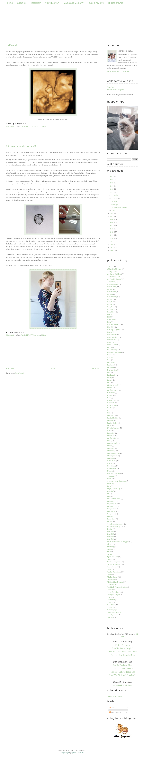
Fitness (109, 387)
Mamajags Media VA (74, 3)
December (115, 195)
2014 (112, 226)
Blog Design (64, 752)
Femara (109, 380)
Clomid (109, 355)
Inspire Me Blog (112, 418)
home (10, 3)
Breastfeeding (111, 339)
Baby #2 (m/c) (112, 286)
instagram (36, 3)
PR (108, 493)
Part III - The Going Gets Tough (122, 651)
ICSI (109, 413)
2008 (112, 244)
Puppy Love (111, 519)
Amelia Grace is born (122, 685)
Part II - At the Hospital (122, 648)
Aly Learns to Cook (114, 276)
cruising (110, 357)
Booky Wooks (112, 334)
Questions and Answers (115, 524)
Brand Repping (112, 337)
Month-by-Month (113, 453)
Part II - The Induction (123, 668)
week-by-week (112, 615)
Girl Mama (111, 392)
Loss (109, 440)
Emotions (110, 365)
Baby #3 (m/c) (112, 291)
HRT (109, 410)
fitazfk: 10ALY (52, 3)
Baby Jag (110, 309)
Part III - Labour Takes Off (123, 672)
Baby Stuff (110, 312)
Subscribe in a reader (115, 696)
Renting (109, 529)
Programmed (111, 511)
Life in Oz (110, 435)
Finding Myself (112, 385)
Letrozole (110, 433)
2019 (112, 192)
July (113, 210)
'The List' (110, 266)
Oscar (109, 478)
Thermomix (111, 579)
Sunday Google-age (114, 562)
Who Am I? (111, 87)
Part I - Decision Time (122, 665)
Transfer (110, 589)
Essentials (110, 367)
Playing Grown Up (113, 488)
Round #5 (110, 539)
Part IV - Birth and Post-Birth (122, 675)
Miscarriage (111, 450)
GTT (109, 397)
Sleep (109, 551)
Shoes (109, 544)
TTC (108, 597)
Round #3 (110, 534)
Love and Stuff (112, 443)
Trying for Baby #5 (113, 594)
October (115, 198)
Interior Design (112, 423)
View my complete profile (118, 71)
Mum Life (110, 458)
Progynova (111, 514)
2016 (112, 219)
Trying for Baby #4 (113, 592)
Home (53, 368)
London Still (111, 438)
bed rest (109, 314)
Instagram (110, 420)
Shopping (110, 546)
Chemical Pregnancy (114, 352)
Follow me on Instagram (115, 89)
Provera (109, 516)
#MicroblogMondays (114, 269)
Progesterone (111, 509)
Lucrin (109, 445)
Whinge (109, 617)
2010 (112, 238)
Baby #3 (110, 289)
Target (109, 569)
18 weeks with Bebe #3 (21, 146)
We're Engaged (112, 610)
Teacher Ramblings (113, 572)
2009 (112, 241)
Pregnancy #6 (111, 506)
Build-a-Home (112, 344)
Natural (109, 463)
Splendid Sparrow (77, 752)
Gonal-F (110, 395)
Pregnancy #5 (111, 504)
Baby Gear (110, 307)
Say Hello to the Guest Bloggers (118, 541)
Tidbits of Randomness (115, 582)
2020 (112, 189)
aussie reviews (96, 3)
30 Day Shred (112, 271)
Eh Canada (110, 362)
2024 (112, 176)
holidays (110, 408)
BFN (109, 317)
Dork (109, 360)
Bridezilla (110, 342)
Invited (109, 425)
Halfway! (11, 45)
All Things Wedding (114, 274)
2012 (112, 232)
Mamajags (110, 448)
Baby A (109, 299)
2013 (112, 229)
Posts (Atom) (19, 373)
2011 (112, 235)
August (114, 201)
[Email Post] (26, 123)
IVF (31, 126)
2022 (112, 183)
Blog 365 (110, 327)
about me (22, 3)
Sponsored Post (112, 557)
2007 (112, 247)
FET (27, 126)
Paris (109, 486)
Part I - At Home (122, 645)
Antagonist (111, 281)
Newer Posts (10, 368)
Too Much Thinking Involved (117, 587)
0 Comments (10, 126)
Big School (111, 319)
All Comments (116, 712)
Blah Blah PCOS (113, 324)
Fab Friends (111, 375)
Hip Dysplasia (112, 405)
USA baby (110, 604)
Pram (109, 496)
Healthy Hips (111, 400)
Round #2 (110, 531)
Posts (113, 708)
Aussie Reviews (112, 284)
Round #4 (110, 536)
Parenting (110, 483)
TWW (109, 602)
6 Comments (10, 335)
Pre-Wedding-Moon (114, 498)
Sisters (43, 126)
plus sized (110, 491)
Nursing (110, 471)
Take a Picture (112, 567)
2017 (112, 216)
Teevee (109, 574)
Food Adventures (113, 390)
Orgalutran (110, 476)
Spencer (110, 554)
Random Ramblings (114, 526)
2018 (112, 213)
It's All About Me (113, 428)
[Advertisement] (53, 395)
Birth (109, 322)
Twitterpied (111, 599)
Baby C (109, 302)
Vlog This (110, 607)
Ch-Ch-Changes (112, 350)
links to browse (115, 3)
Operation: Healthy (113, 473)
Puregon (110, 521)
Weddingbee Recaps (114, 612)
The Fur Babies (112, 577)
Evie (108, 372)
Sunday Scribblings (113, 564)
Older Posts (96, 368)
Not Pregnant (111, 468)
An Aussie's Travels (114, 279)
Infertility (110, 415)
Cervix (109, 347)
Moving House (112, 456)
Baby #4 (110, 294)
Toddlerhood (111, 584)
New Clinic (111, 466)
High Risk (110, 403)
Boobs (109, 332)
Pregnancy (36, 126)
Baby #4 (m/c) (112, 297)
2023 (112, 180)
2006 (112, 250)
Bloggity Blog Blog (113, 329)
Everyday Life (112, 370)
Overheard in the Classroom (116, 481)
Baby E (109, 304)
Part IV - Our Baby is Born (123, 655)
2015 (112, 222)
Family (23, 126)
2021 (112, 186)
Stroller (109, 559)
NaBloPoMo (111, 461)
